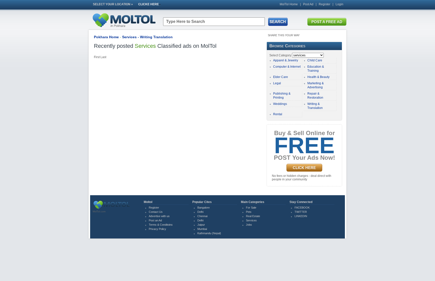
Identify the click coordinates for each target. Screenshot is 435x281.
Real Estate (253, 216)
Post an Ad (155, 220)
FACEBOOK (302, 207)
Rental (277, 114)
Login (339, 4)
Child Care (314, 60)
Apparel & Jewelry (285, 60)
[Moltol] (124, 28)
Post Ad (308, 4)
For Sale (251, 207)
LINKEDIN (301, 216)
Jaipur (201, 224)
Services (251, 220)
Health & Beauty (318, 77)
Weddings (280, 104)
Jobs (249, 224)
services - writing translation (147, 37)
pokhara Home (106, 37)
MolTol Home (289, 4)
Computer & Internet (287, 66)
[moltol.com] (111, 209)
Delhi (200, 211)
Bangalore (203, 207)
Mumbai (202, 228)
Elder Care (280, 77)
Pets (248, 211)
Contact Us (156, 211)
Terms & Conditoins (161, 224)
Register (324, 4)
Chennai (202, 216)
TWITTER (301, 211)
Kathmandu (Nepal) (209, 233)
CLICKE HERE (148, 4)
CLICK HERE (304, 168)
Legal (277, 83)
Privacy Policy (157, 228)
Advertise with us (159, 216)
